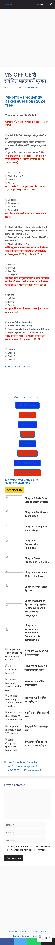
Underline (13, 199)
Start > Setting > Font (19, 244)
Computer (31, 762)
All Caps (12, 206)
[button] (51, 4)
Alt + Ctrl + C (14, 172)
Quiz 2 (17, 366)
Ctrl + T (12, 356)
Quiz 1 (8, 366)
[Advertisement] (27, 38)
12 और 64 (12, 274)
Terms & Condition (21, 935)
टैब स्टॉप (11, 305)
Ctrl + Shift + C (15, 176)
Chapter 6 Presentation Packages (32, 544)
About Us (13, 931)
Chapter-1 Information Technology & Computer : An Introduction (32, 632)
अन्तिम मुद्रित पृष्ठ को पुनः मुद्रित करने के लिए (26, 142)
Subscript (13, 210)
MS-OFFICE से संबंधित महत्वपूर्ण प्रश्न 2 (24, 770)
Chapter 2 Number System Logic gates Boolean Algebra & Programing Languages (36, 608)
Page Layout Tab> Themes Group (25, 332)
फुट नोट (11, 301)
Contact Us (25, 931)
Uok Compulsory (16, 762)
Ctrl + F (11, 359)
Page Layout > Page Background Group (28, 329)
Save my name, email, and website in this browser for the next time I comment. (28, 848)
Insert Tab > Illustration (20, 322)
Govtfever (7, 4)
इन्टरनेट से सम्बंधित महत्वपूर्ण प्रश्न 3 (22, 766)
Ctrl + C (12, 179)
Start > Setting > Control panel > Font (27, 227)
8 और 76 (12, 271)
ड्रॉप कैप (11, 298)
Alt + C (11, 183)
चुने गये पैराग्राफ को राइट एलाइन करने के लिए (26, 152)
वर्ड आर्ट (11, 295)
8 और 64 (12, 264)
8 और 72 (12, 267)
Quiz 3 (25, 366)
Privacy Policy (39, 931)
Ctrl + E (11, 349)
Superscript (14, 203)
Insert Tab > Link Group (20, 325)
